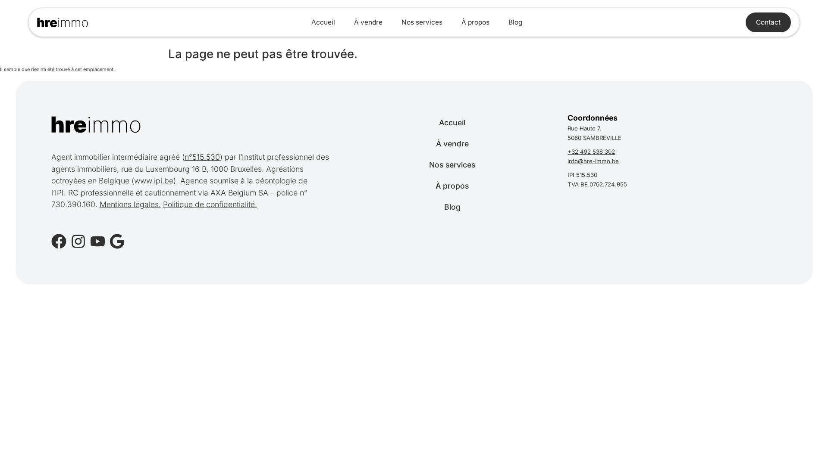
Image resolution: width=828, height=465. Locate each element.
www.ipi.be (153, 180)
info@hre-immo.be (593, 161)
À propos (475, 22)
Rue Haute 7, (584, 128)
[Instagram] (78, 241)
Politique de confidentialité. (210, 204)
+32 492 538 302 (591, 151)
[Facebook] (58, 241)
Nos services (421, 22)
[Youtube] (97, 241)
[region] (112, 392)
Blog (515, 22)
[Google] (117, 241)
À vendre (368, 22)
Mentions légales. (130, 204)
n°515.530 (202, 156)
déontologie (275, 180)
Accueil (323, 22)
